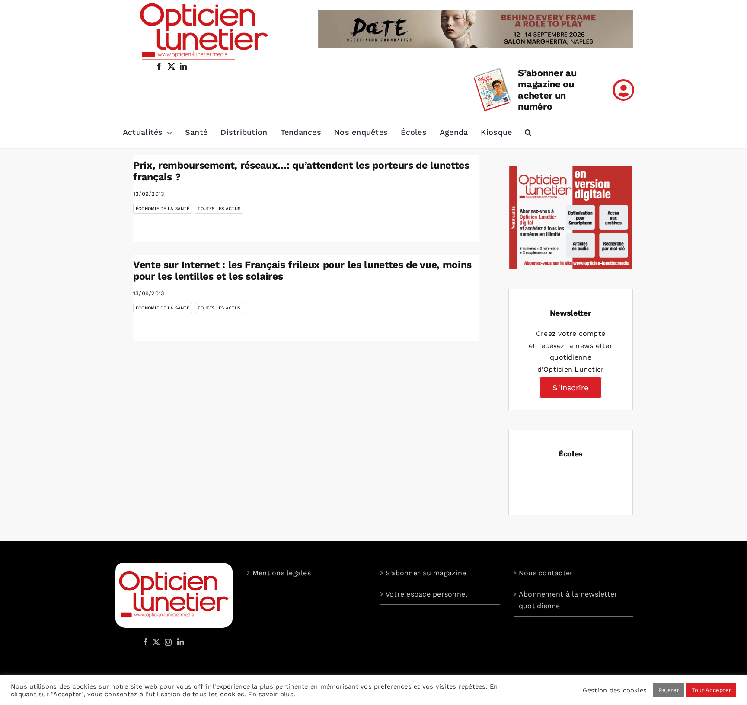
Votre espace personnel (426, 594)
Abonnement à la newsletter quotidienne (568, 600)
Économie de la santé (162, 208)
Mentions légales (281, 573)
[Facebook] (145, 641)
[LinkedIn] (180, 641)
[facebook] (159, 66)
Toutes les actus (219, 208)
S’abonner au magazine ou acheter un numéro (547, 89)
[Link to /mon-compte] (623, 90)
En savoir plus (270, 694)
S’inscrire (570, 387)
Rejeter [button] (668, 690)
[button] (528, 132)
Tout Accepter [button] (711, 690)
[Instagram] (166, 641)
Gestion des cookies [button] (615, 690)
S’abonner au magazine (426, 573)
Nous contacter (546, 573)
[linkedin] (183, 66)
